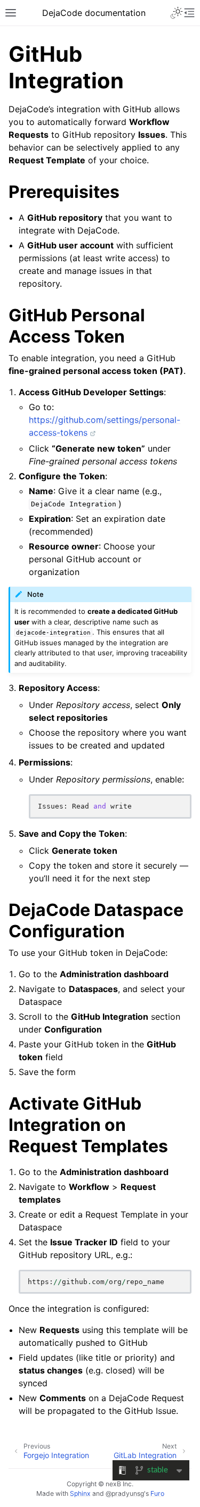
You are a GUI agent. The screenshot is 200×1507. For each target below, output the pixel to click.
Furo (157, 1493)
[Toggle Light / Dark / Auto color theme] (176, 12)
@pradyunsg (125, 1493)
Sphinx (80, 1493)
